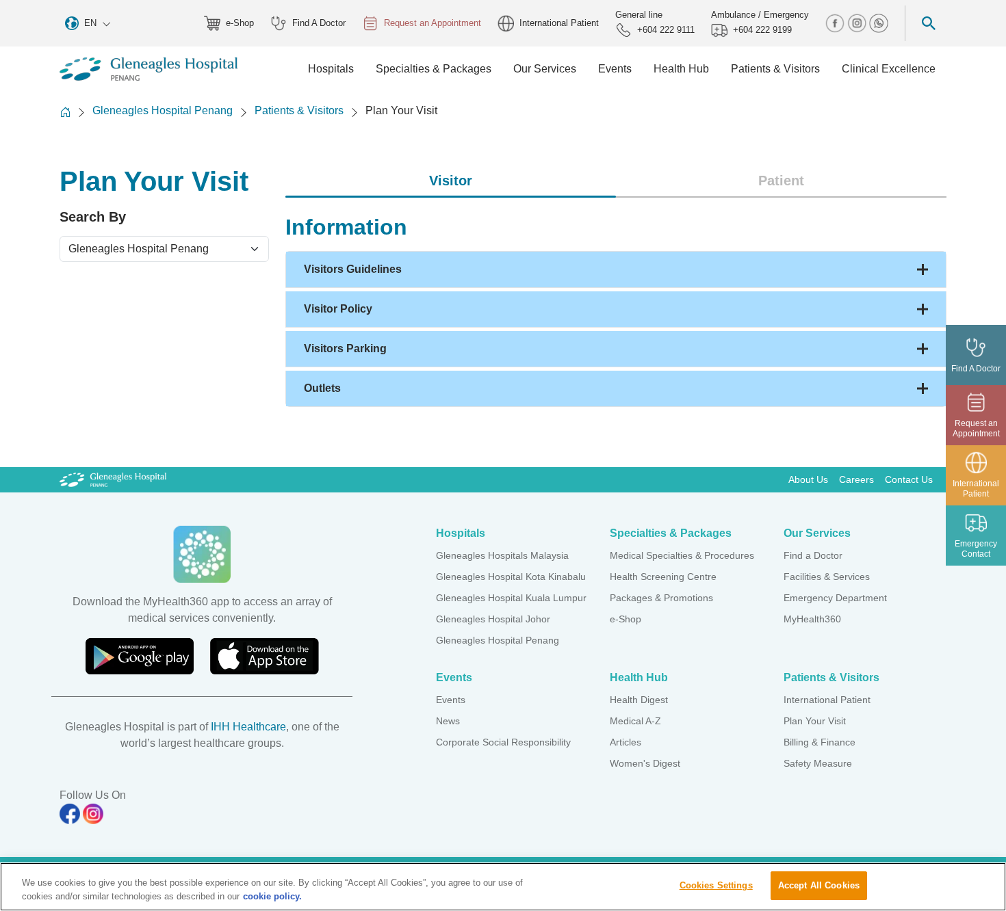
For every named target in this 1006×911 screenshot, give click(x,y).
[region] (503, 886)
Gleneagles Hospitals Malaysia (502, 555)
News (448, 720)
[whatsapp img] (878, 22)
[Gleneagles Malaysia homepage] (148, 69)
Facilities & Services (827, 576)
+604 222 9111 (666, 30)
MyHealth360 (812, 618)
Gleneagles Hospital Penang (162, 110)
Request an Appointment (432, 23)
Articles (625, 742)
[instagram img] (858, 22)
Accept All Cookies (819, 885)
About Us (808, 479)
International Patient (559, 23)
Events (450, 699)
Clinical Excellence (889, 69)
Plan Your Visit (815, 720)
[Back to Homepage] (65, 112)
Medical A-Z (635, 720)
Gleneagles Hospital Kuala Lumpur (511, 597)
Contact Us (909, 479)
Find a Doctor (813, 555)
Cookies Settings (716, 885)
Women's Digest (645, 763)
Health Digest (639, 699)
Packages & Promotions (661, 597)
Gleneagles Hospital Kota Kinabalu (511, 576)
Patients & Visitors (299, 110)
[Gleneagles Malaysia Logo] (113, 479)
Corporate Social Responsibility (503, 742)
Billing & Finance (819, 742)
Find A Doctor (319, 23)
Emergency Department (835, 597)
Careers (856, 479)
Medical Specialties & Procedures (682, 555)
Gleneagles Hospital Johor (493, 618)
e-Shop (240, 23)
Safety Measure (818, 763)
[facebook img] (836, 22)
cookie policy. (272, 896)
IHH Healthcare (248, 726)
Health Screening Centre (663, 576)
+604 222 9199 (762, 30)
